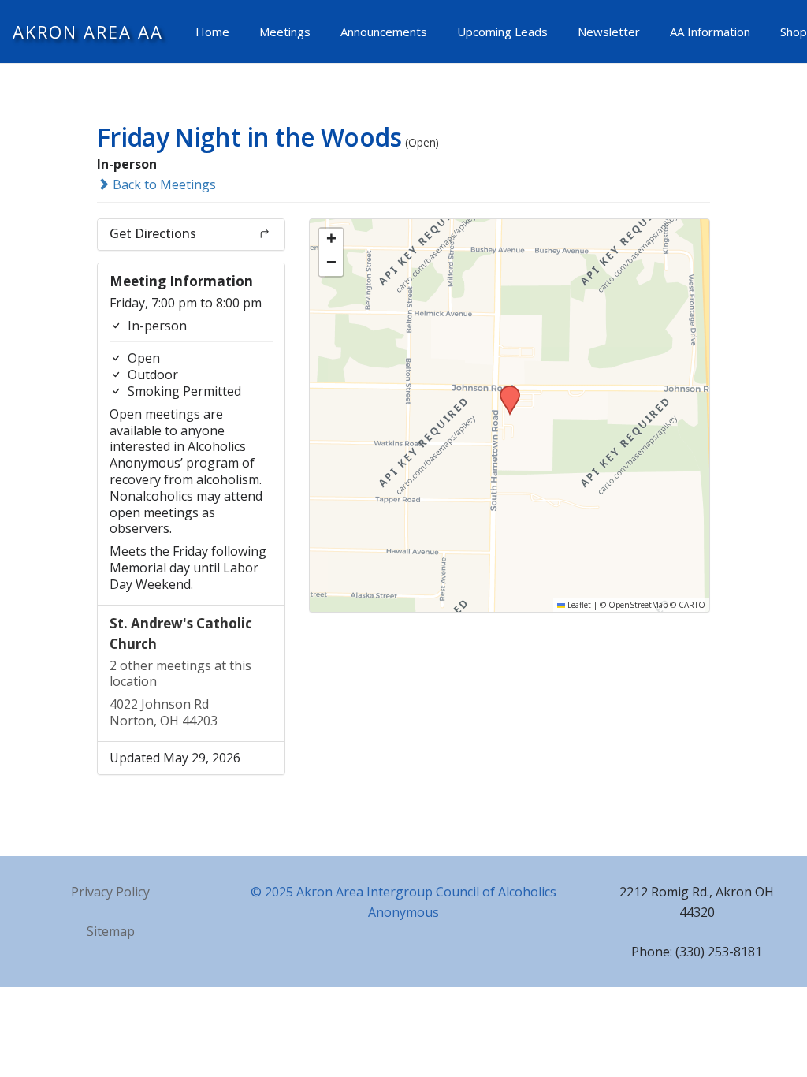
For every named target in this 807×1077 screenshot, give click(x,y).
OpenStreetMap (638, 604)
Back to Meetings (163, 184)
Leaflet (578, 604)
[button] (504, 390)
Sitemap (111, 931)
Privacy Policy (110, 891)
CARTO (692, 604)
